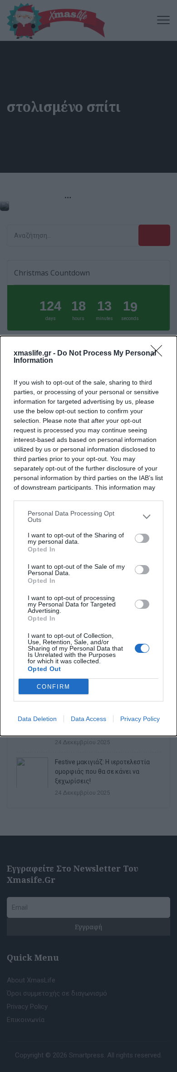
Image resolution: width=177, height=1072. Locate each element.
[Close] (159, 353)
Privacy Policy (140, 718)
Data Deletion (37, 718)
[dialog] (88, 536)
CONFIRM (53, 686)
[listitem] (88, 516)
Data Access (88, 718)
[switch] (142, 538)
